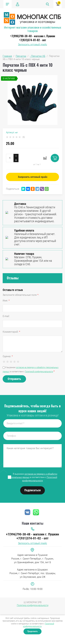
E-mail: (6, 316)
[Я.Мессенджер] (23, 189)
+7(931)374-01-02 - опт (32, 40)
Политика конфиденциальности (32, 605)
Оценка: (8, 356)
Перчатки (21, 56)
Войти (17, 4)
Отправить (14, 379)
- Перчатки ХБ (37, 56)
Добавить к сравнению (45, 158)
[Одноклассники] (33, 189)
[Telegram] (37, 189)
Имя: (6, 300)
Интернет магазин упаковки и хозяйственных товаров (32, 29)
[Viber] (42, 189)
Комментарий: (11, 331)
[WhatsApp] (47, 189)
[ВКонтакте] (28, 189)
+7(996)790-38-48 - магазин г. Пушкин (32, 36)
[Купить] (55, 158)
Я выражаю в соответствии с (32, 477)
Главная (7, 56)
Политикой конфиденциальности (38, 625)
